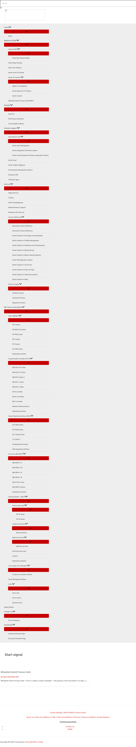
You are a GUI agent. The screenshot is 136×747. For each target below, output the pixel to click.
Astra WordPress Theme (34, 742)
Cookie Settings (56, 713)
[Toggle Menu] (26, 31)
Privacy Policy (80, 713)
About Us (30, 717)
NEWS (70, 729)
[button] (10, 27)
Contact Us (70, 727)
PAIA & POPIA (69, 713)
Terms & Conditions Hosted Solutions (95, 717)
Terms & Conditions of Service (68, 717)
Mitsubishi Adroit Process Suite (16, 672)
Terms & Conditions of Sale (45, 717)
